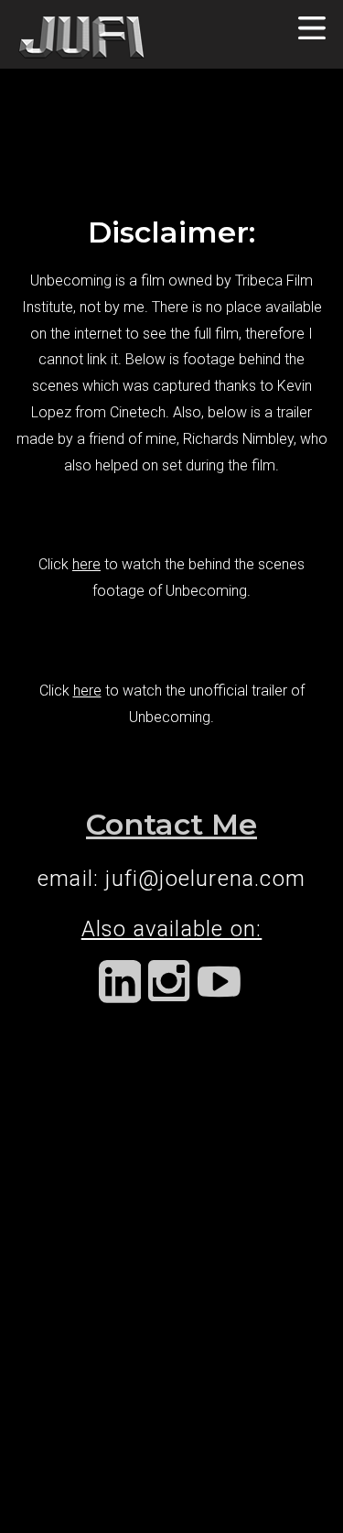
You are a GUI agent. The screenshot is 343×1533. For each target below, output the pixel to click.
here (86, 564)
